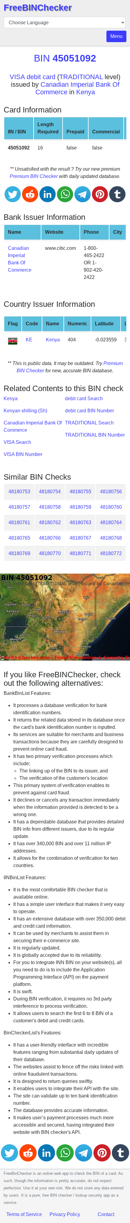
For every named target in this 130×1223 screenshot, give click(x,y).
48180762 (50, 522)
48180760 (111, 507)
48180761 (19, 522)
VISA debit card (32, 77)
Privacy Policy (65, 1214)
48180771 (80, 553)
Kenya (85, 92)
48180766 (50, 538)
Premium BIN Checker (34, 176)
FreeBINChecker (38, 7)
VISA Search (17, 442)
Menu (116, 36)
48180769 (19, 553)
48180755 (80, 491)
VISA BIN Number (23, 454)
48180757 (19, 507)
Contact (106, 1214)
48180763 (80, 522)
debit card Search (84, 398)
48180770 (50, 553)
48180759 (80, 507)
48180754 (50, 491)
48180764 (111, 522)
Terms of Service (24, 1214)
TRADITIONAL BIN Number (95, 434)
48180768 (111, 538)
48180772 (111, 553)
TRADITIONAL (81, 77)
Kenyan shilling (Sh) (25, 410)
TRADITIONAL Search (89, 422)
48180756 (111, 491)
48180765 (19, 538)
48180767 (80, 538)
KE (29, 339)
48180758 (50, 507)
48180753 (19, 491)
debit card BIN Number (89, 410)
